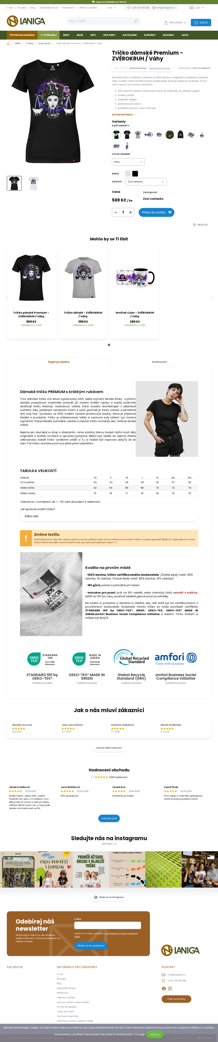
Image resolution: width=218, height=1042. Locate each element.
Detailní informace (122, 114)
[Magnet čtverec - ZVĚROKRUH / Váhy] (191, 134)
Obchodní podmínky (67, 1016)
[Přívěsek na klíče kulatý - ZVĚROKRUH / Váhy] (201, 134)
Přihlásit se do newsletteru (90, 945)
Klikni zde (31, 516)
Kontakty (22, 7)
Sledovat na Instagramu (111, 897)
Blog (33, 7)
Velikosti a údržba (88, 7)
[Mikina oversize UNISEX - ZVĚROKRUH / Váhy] (180, 134)
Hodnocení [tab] (159, 362)
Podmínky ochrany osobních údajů (75, 1020)
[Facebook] (164, 988)
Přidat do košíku (154, 212)
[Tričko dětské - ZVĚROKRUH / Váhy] (137, 134)
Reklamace (68, 7)
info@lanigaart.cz (177, 974)
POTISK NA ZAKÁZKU (67, 1006)
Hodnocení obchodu (109, 770)
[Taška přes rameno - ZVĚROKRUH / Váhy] (169, 134)
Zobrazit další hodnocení (109, 747)
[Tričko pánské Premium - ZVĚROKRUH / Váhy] (127, 134)
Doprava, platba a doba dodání (73, 1002)
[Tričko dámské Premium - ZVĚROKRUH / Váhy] (116, 134)
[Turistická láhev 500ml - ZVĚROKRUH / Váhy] (127, 146)
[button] (109, 345)
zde (142, 1034)
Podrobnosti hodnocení (159, 68)
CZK (197, 7)
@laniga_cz (109, 843)
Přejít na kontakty (176, 999)
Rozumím (155, 1034)
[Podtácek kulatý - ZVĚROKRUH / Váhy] (159, 134)
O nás (10, 7)
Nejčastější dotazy (49, 7)
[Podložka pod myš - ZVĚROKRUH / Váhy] (116, 146)
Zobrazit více (109, 818)
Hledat (136, 21)
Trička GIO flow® (65, 1011)
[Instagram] (170, 988)
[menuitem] (23, 35)
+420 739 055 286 (177, 980)
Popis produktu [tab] (59, 362)
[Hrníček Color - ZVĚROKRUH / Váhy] (148, 134)
